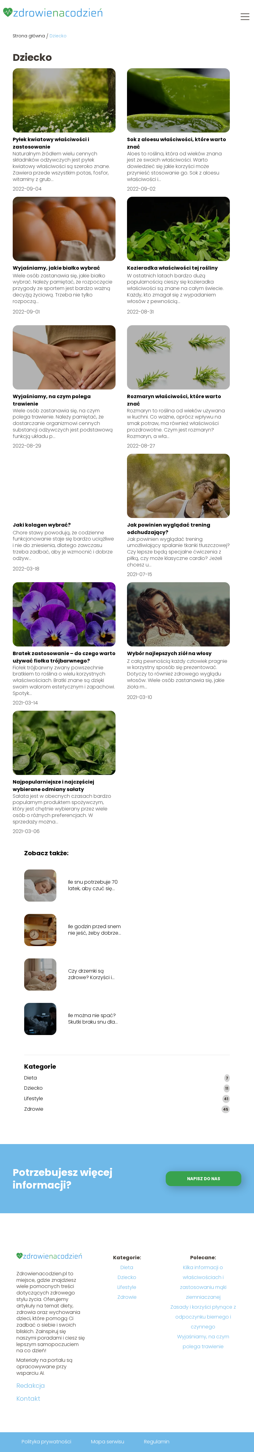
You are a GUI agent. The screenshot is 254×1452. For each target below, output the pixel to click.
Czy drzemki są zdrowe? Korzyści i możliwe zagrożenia (92, 974)
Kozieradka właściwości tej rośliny (172, 267)
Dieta (30, 1078)
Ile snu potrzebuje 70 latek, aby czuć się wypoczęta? (93, 885)
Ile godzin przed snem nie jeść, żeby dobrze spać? (94, 930)
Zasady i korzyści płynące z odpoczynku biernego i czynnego (203, 1316)
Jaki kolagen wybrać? (42, 524)
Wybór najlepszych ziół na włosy (169, 653)
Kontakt (28, 1399)
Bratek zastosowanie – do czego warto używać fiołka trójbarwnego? (64, 657)
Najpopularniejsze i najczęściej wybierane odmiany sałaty (53, 785)
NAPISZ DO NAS (203, 1179)
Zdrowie (33, 1109)
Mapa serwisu (107, 1441)
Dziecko (33, 1088)
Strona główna (29, 36)
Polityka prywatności (46, 1441)
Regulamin (156, 1441)
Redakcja (30, 1386)
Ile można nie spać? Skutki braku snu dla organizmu (92, 1018)
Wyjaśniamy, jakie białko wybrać (56, 267)
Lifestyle (33, 1099)
